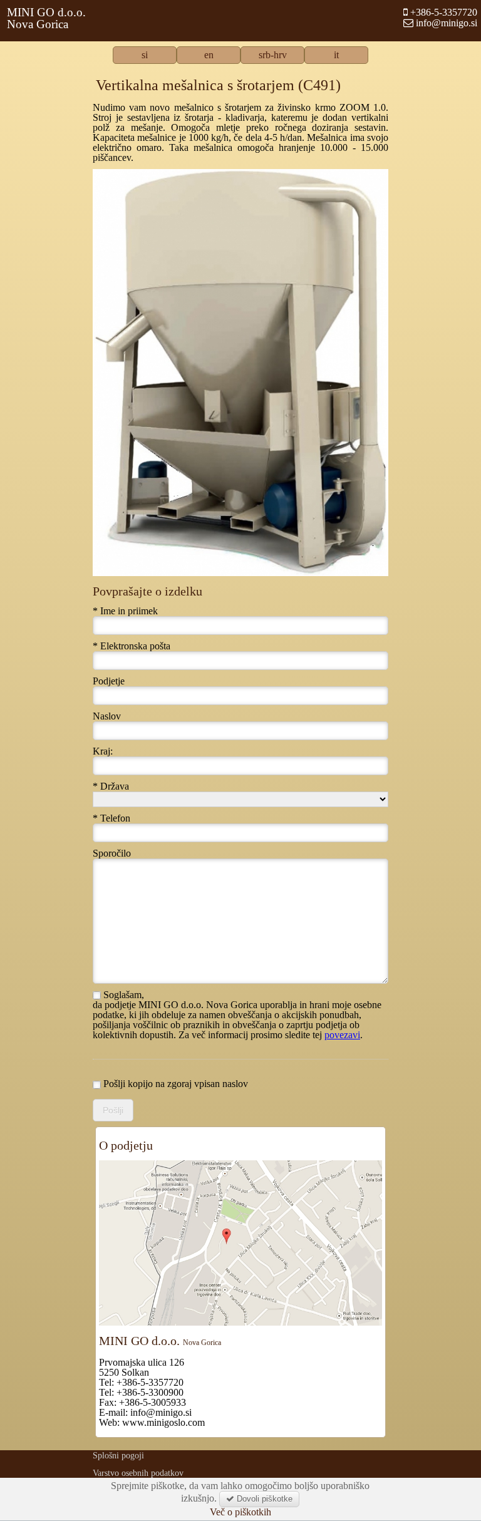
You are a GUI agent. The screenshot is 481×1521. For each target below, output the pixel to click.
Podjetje (109, 681)
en (209, 55)
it (336, 55)
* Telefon (111, 818)
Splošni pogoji (118, 1455)
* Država (111, 786)
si (145, 55)
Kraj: (103, 751)
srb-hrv (273, 55)
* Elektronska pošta (131, 646)
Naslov (107, 716)
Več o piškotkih (240, 1512)
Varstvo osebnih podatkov (138, 1473)
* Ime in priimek (125, 611)
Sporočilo (112, 853)
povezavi (342, 1034)
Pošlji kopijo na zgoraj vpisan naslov (174, 1084)
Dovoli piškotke (263, 1498)
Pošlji (113, 1110)
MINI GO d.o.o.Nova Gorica (46, 18)
